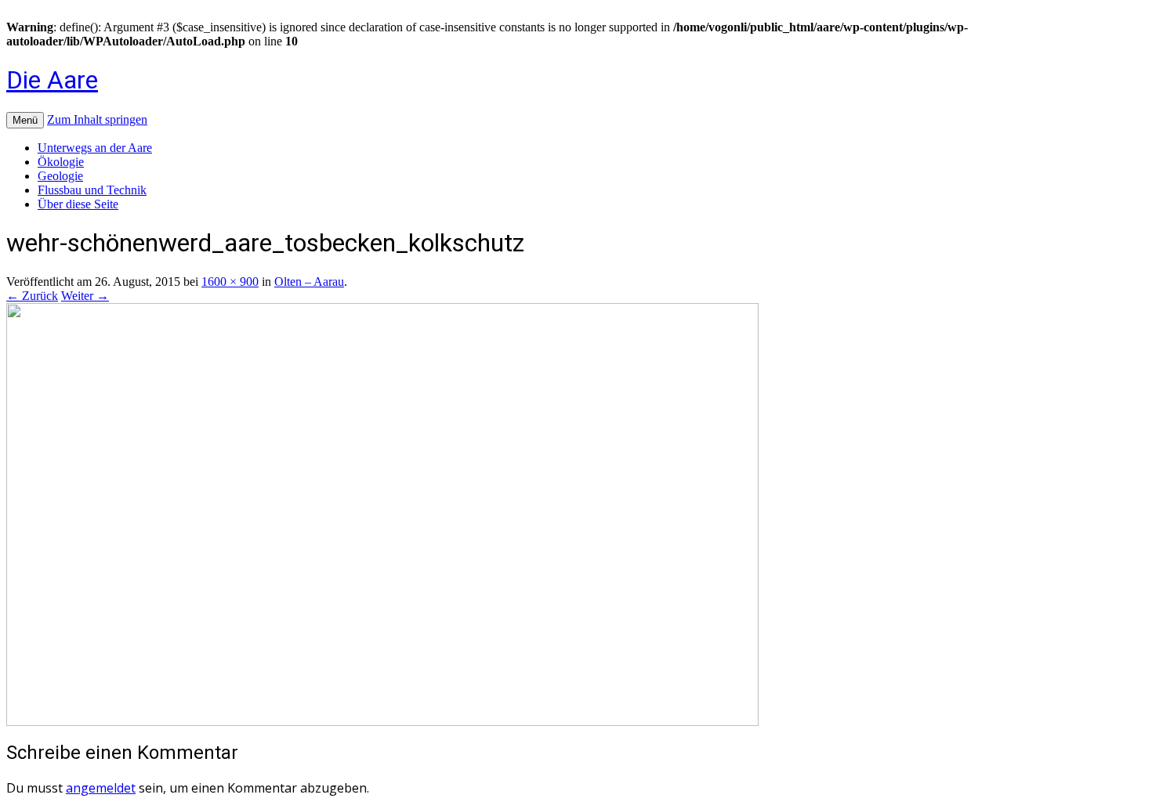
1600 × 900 (230, 281)
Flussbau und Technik (92, 190)
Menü (25, 120)
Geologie (60, 175)
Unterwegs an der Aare (95, 147)
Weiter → (85, 295)
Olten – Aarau (309, 281)
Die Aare (52, 80)
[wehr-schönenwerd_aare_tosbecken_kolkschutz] (382, 721)
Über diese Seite (78, 204)
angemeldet (101, 787)
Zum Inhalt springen (97, 119)
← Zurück (32, 295)
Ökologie (61, 161)
